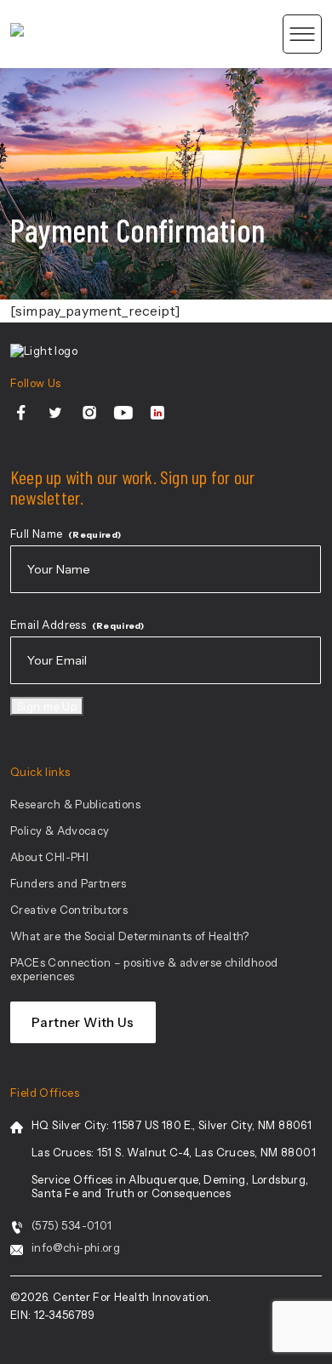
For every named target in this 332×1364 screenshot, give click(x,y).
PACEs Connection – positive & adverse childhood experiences (144, 969)
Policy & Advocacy (60, 830)
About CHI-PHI (49, 857)
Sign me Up (47, 706)
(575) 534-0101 (71, 1225)
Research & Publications (75, 804)
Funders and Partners (68, 883)
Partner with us (83, 1022)
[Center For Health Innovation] (17, 34)
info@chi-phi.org (75, 1247)
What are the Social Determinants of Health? (129, 936)
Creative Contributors (69, 909)
